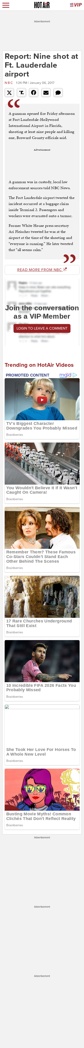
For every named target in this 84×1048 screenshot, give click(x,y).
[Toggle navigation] (5, 5)
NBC (10, 83)
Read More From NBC (40, 270)
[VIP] (76, 5)
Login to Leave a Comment (42, 328)
